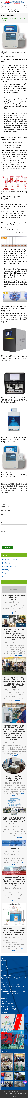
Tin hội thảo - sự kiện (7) (9, 560)
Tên (2, 514)
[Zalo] (2, 1078)
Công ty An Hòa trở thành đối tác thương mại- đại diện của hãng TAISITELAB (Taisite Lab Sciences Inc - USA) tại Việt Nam (14, 881)
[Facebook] (2, 1082)
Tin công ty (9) (6, 563)
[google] (10, 1009)
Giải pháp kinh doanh (14, 11)
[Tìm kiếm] (24, 6)
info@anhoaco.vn (9, 1003)
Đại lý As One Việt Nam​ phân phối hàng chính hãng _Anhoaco (14, 597)
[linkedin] (18, 1009)
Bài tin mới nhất (4, 582)
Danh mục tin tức (6, 555)
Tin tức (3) (5, 576)
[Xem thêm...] (16, 613)
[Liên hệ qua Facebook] (25, 1082)
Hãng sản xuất (4, 966)
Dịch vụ (3, 972)
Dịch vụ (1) (5, 573)
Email (2, 523)
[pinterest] (13, 1009)
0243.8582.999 (7, 989)
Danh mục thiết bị (5, 968)
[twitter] (7, 1009)
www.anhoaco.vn (10, 1006)
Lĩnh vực (3, 964)
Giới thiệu (3, 962)
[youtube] (5, 1009)
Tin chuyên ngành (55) (9, 566)
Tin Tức (3, 970)
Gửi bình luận (7, 547)
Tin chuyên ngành (11, 15)
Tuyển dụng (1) (6, 570)
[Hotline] (3, 1074)
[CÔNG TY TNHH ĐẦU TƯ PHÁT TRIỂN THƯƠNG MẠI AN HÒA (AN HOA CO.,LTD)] (14, 2)
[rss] (15, 1009)
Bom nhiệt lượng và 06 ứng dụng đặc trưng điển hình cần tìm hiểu (14, 778)
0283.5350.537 (7, 996)
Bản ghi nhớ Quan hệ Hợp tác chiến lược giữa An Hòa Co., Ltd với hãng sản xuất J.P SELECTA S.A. (14, 821)
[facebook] (2, 1009)
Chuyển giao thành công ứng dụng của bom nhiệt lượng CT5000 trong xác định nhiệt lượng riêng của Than (14, 932)
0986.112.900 (9, 998)
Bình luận (3, 531)
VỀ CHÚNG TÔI (14, 849)
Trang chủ (3, 15)
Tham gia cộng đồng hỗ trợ (14, 10)
